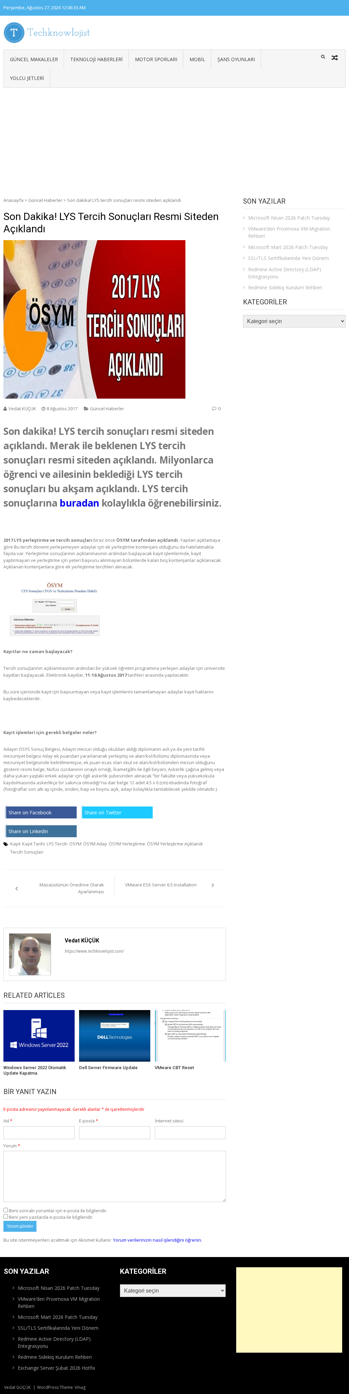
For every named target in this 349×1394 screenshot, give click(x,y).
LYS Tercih (57, 844)
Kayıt (15, 844)
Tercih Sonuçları (26, 852)
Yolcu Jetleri (27, 78)
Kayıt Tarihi (33, 844)
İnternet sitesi (169, 1121)
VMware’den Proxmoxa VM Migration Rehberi (289, 232)
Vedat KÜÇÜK (22, 408)
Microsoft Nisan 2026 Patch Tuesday (289, 218)
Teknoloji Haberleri (96, 59)
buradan (79, 502)
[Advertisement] (174, 139)
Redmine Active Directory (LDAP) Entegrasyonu (284, 273)
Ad (7, 1121)
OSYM (75, 844)
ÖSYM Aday (95, 844)
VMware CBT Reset (174, 1067)
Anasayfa (13, 200)
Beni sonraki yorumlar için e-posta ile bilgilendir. (58, 1210)
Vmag (80, 1387)
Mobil (197, 59)
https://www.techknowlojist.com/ (94, 951)
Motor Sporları (156, 59)
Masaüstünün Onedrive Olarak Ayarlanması (72, 888)
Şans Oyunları (236, 59)
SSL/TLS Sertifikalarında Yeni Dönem (288, 258)
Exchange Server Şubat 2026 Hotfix (56, 1368)
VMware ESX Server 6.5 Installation (161, 885)
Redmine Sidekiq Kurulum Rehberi (285, 287)
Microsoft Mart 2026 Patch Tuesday (288, 247)
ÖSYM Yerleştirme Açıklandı (175, 844)
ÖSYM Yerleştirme (127, 844)
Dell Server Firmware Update (108, 1067)
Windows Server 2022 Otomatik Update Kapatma (34, 1070)
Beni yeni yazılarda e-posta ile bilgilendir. (51, 1217)
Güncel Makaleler (34, 59)
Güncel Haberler (45, 200)
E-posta (88, 1121)
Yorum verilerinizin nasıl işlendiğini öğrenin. (157, 1240)
